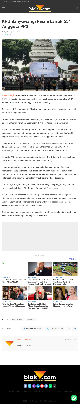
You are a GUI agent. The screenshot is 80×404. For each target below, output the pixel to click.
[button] (74, 398)
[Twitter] (5, 35)
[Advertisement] (40, 236)
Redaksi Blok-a (17, 32)
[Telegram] (10, 35)
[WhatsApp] (8, 35)
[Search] (76, 8)
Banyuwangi (8, 95)
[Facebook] (3, 35)
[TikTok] (54, 386)
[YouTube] (42, 386)
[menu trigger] (4, 8)
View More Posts (69, 339)
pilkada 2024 (31, 319)
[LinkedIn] (38, 386)
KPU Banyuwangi (17, 319)
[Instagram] (34, 386)
